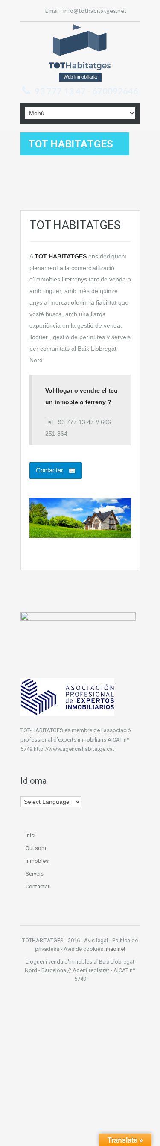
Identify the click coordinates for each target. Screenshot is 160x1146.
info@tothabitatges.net (95, 10)
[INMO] (80, 47)
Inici (30, 835)
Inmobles (37, 861)
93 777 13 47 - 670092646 (86, 91)
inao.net (115, 949)
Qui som (36, 848)
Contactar (37, 886)
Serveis (35, 873)
